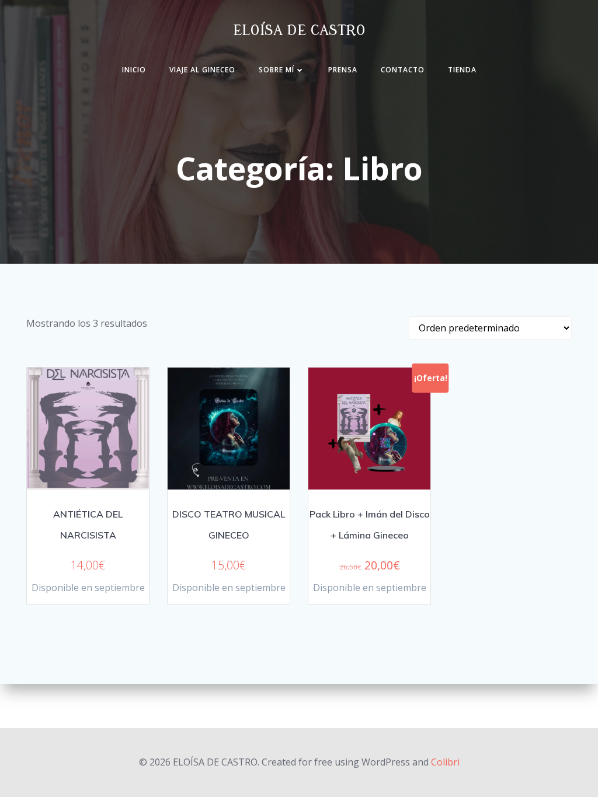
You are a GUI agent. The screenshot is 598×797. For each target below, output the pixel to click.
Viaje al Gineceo (202, 70)
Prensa (342, 70)
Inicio (134, 70)
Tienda (462, 70)
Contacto (403, 70)
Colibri (445, 762)
